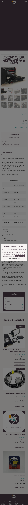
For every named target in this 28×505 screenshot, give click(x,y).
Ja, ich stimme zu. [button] (20, 256)
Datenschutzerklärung (14, 258)
